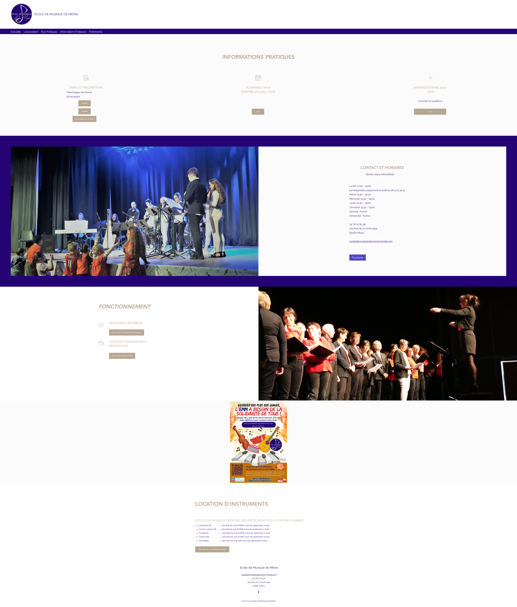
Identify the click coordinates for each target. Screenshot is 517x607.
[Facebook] (258, 592)
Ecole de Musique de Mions (259, 567)
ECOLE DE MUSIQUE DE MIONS (56, 14)
